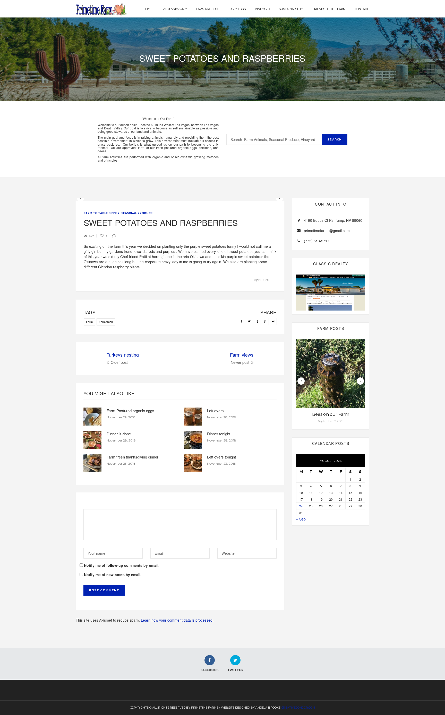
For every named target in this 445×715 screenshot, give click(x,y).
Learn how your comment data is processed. (177, 620)
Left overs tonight (221, 457)
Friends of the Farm (329, 9)
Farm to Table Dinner (101, 213)
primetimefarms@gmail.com (327, 230)
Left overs (215, 410)
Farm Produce (207, 9)
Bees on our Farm (330, 414)
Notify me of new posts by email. (112, 574)
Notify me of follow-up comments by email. (121, 565)
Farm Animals (172, 9)
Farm (89, 322)
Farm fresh (106, 322)
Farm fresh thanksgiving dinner (132, 457)
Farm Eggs (237, 9)
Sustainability (291, 9)
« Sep (301, 519)
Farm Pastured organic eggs (130, 410)
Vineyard (262, 9)
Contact (362, 9)
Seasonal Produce (136, 213)
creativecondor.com (298, 707)
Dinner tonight (218, 433)
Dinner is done (119, 433)
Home (147, 9)
